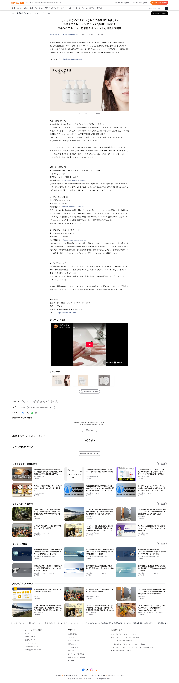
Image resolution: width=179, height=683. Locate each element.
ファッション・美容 (41, 8)
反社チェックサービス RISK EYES (122, 650)
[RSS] (95, 670)
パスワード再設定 (74, 641)
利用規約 (84, 675)
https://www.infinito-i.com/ (66, 313)
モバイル (85, 8)
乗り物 (92, 8)
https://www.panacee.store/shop (73, 180)
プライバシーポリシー (97, 675)
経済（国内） (49, 407)
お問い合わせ (89, 430)
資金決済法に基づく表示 (116, 675)
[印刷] (36, 413)
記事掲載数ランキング (32, 646)
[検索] (166, 8)
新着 (13, 8)
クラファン (99, 8)
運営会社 (58, 675)
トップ (13, 623)
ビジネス (71, 8)
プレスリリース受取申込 (76, 654)
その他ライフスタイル (35, 407)
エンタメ (19, 8)
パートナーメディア (31, 643)
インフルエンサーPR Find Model (121, 641)
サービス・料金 (30, 636)
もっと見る (161, 464)
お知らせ (71, 650)
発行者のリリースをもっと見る (89, 453)
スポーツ (64, 8)
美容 (23, 407)
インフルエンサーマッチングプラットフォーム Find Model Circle (132, 647)
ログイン (71, 637)
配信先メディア (30, 640)
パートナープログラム (71, 675)
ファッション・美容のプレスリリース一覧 (32, 623)
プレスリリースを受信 (140, 3)
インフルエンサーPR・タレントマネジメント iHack (128, 644)
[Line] (32, 413)
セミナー (71, 660)
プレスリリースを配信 (122, 3)
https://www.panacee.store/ (72, 59)
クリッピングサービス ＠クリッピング (123, 634)
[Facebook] (23, 413)
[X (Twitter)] (28, 413)
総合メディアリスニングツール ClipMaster (125, 637)
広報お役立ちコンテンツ (33, 650)
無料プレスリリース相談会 (76, 657)
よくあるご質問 (73, 647)
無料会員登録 (72, 634)
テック (78, 8)
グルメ (26, 8)
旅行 (31, 8)
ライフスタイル (54, 8)
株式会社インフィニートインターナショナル (64, 34)
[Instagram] (91, 670)
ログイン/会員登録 (161, 3)
